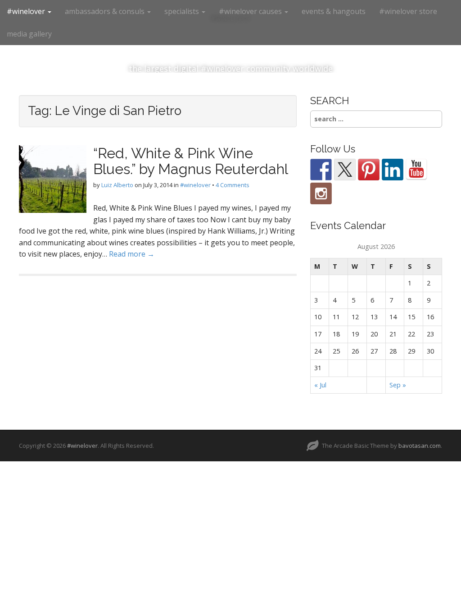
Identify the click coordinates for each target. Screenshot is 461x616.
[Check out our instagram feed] (321, 193)
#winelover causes (251, 11)
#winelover (27, 11)
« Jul (320, 385)
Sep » (397, 385)
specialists (182, 11)
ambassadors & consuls (105, 11)
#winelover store (408, 11)
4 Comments (232, 185)
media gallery (29, 34)
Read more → (131, 254)
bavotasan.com (419, 445)
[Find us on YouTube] (416, 169)
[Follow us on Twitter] (345, 169)
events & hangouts (334, 11)
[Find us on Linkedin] (392, 169)
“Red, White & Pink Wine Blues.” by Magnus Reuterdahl (190, 161)
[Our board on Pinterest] (369, 169)
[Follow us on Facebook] (321, 169)
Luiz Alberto (117, 185)
